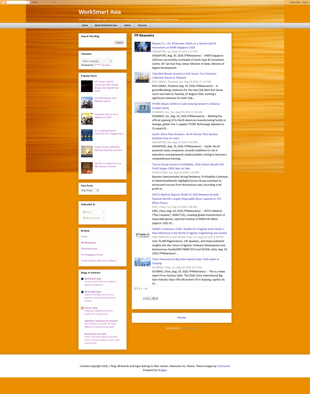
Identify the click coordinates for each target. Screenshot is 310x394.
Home (85, 25)
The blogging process (92, 255)
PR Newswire (88, 243)
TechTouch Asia (92, 279)
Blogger (162, 370)
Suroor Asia (90, 308)
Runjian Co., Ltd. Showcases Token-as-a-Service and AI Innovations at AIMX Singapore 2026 (184, 45)
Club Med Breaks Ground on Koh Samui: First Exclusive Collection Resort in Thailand (184, 75)
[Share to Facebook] (153, 298)
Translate (105, 65)
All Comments (92, 218)
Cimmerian (223, 366)
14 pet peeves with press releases (99, 260)
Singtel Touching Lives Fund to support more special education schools (100, 298)
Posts (88, 212)
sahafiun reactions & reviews (101, 321)
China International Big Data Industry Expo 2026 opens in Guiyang (185, 261)
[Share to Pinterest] (156, 298)
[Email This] (144, 298)
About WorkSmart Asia (106, 25)
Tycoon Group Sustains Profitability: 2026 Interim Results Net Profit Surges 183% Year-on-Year (188, 166)
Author (127, 25)
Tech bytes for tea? (95, 334)
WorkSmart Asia (99, 12)
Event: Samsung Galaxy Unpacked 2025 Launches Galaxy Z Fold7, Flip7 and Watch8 (102, 340)
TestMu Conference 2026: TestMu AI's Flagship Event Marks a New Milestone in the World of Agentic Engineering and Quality (189, 231)
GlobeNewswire (89, 249)
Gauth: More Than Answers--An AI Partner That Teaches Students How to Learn (185, 136)
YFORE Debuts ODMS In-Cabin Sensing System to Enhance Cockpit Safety (186, 106)
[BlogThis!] (147, 298)
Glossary (142, 25)
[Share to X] (150, 298)
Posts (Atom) (189, 328)
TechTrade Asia (92, 292)
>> (146, 288)
